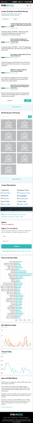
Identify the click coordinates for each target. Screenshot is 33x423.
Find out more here (6, 407)
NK (20, 1)
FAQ (9, 417)
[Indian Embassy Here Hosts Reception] (8, 136)
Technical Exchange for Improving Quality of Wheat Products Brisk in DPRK (21, 25)
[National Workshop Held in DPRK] (8, 124)
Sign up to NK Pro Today (23, 251)
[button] (16, 216)
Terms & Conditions (24, 417)
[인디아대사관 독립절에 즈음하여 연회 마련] (24, 136)
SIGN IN (16, 246)
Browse (3, 100)
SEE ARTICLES (28, 100)
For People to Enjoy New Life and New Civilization (21, 55)
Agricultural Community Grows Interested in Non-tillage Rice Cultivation (20, 87)
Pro (28, 1)
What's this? (4, 327)
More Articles (16, 106)
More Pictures (16, 179)
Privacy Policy (14, 417)
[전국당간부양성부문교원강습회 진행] (24, 124)
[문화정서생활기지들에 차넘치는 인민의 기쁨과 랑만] (8, 147)
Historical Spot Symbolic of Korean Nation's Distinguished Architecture (20, 41)
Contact (5, 417)
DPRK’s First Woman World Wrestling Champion (19, 70)
